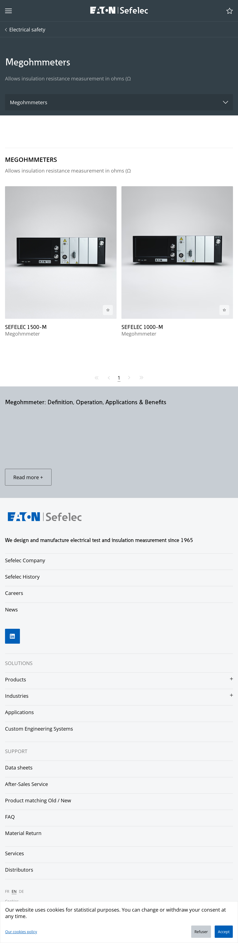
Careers (14, 593)
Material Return (23, 833)
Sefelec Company (25, 560)
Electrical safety (27, 29)
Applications (19, 712)
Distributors (19, 869)
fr (7, 891)
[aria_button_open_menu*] (8, 10)
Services (14, 853)
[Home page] (119, 10)
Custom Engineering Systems (39, 728)
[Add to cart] (108, 310)
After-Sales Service (26, 784)
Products (15, 679)
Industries (16, 696)
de (21, 891)
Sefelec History (22, 576)
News (11, 609)
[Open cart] (229, 10)
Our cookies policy (21, 931)
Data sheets (19, 767)
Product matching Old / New (38, 800)
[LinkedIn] (12, 636)
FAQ (10, 816)
